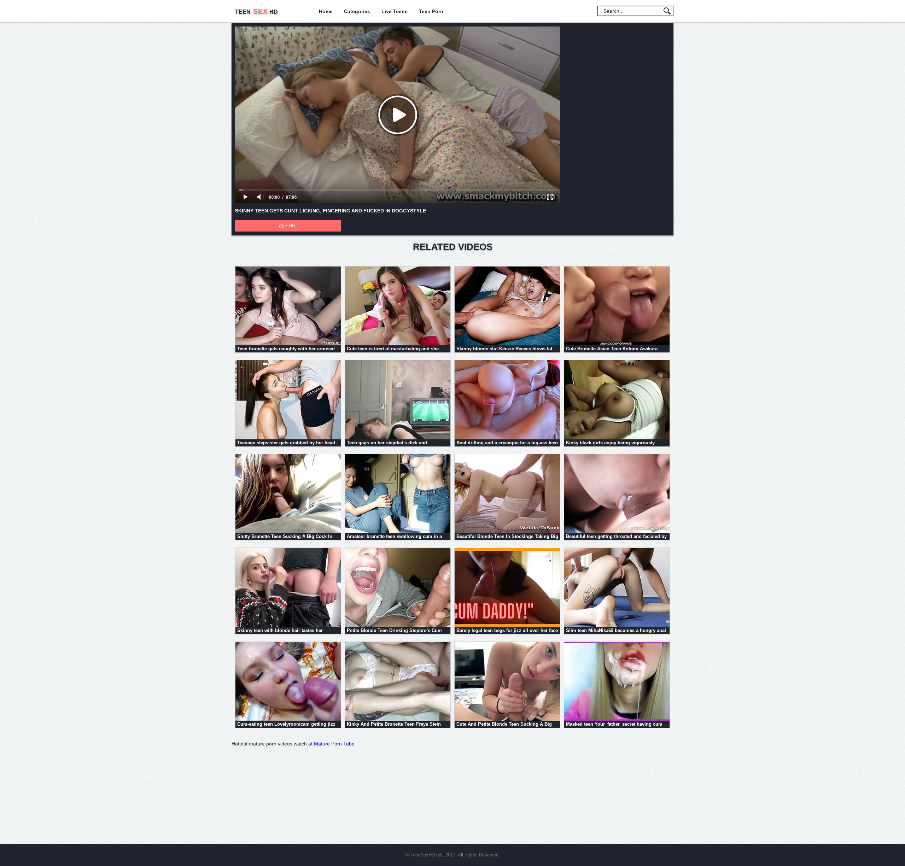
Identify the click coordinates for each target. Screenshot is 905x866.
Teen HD (256, 12)
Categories (357, 11)
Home (326, 11)
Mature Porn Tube (334, 744)
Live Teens (394, 11)
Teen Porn (431, 11)
